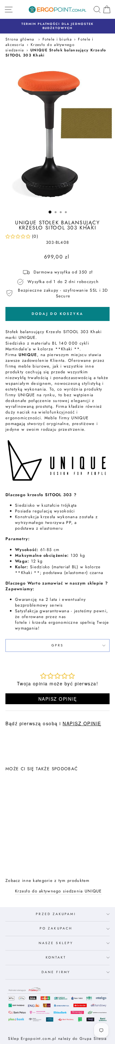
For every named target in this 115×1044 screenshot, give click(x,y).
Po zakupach (56, 928)
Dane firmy (56, 972)
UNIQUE (93, 891)
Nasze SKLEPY (56, 943)
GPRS (57, 645)
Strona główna (19, 39)
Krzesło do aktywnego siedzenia (49, 891)
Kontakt (56, 957)
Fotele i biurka (57, 39)
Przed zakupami (56, 914)
